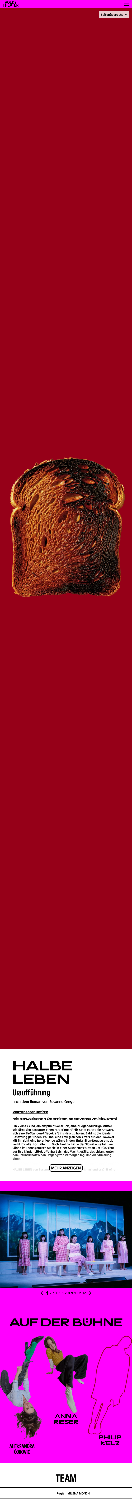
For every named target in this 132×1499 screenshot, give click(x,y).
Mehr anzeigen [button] (66, 1168)
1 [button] (47, 1293)
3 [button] (53, 1293)
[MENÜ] (126, 4)
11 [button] (80, 1293)
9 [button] (72, 1293)
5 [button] (59, 1293)
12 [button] (84, 1293)
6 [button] (63, 1293)
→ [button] (89, 1293)
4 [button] (56, 1293)
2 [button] (50, 1293)
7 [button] (66, 1293)
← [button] (42, 1293)
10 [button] (76, 1293)
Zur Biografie (20, 1389)
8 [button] (69, 1293)
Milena (78, 1493)
